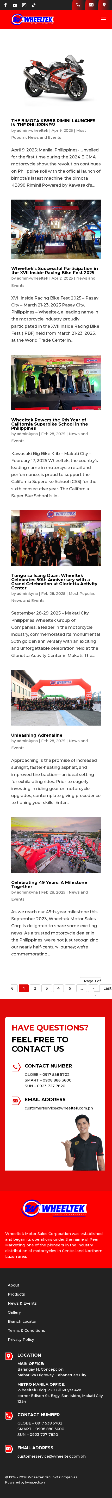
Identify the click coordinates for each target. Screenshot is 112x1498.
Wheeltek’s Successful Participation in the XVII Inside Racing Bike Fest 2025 (54, 270)
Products (16, 1294)
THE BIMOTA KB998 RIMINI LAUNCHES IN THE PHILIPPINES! (53, 122)
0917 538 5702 (56, 1074)
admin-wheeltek (32, 130)
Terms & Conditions (26, 1330)
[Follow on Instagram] (24, 5)
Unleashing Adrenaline (37, 735)
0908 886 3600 (57, 1080)
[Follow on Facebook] (5, 5)
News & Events (22, 1303)
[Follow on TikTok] (33, 5)
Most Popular (81, 593)
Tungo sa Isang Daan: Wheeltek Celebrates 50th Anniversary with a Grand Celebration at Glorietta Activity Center (54, 581)
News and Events (44, 137)
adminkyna (27, 434)
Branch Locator (22, 1321)
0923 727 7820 (51, 1086)
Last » (102, 992)
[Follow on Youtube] (15, 5)
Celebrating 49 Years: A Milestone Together (49, 884)
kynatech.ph (35, 1482)
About (13, 1285)
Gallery (14, 1312)
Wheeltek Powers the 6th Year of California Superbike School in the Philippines (49, 424)
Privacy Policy (21, 1339)
